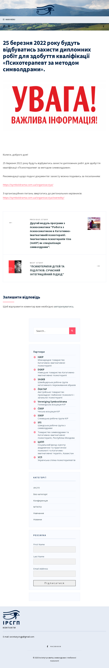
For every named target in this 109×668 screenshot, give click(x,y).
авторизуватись (64, 306)
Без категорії (40, 494)
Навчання (38, 513)
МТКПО (37, 506)
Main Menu (10, 19)
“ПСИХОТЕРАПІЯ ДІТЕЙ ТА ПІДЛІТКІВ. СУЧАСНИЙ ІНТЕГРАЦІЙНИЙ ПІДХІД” (47, 269)
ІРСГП (36, 487)
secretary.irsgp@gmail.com (22, 636)
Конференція (40, 500)
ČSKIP (41, 408)
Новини (37, 519)
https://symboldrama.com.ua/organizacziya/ (28, 184)
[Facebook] (103, 26)
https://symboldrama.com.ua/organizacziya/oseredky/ (33, 197)
